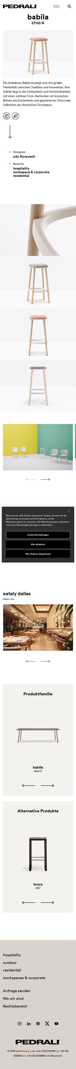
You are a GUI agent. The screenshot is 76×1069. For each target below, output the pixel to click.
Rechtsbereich (15, 1006)
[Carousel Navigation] (38, 479)
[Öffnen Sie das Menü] (56, 6)
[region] (38, 534)
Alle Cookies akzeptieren (38, 554)
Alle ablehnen (38, 544)
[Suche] (69, 6)
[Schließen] (69, 511)
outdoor (10, 962)
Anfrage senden (16, 990)
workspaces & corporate (24, 977)
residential (21, 176)
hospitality (21, 168)
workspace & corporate (31, 172)
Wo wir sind (13, 998)
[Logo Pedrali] (20, 6)
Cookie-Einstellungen (38, 534)
